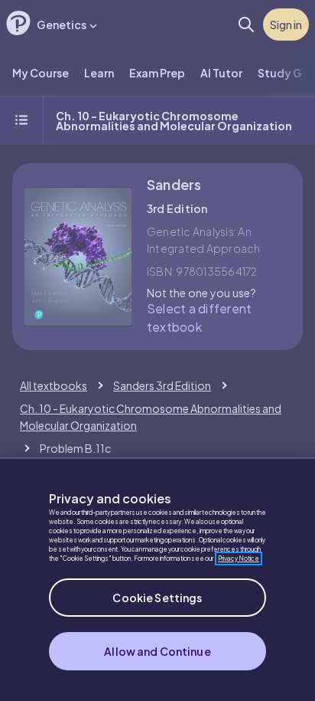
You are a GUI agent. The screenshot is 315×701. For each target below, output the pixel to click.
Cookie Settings (157, 597)
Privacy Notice (238, 558)
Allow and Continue (157, 651)
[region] (157, 579)
